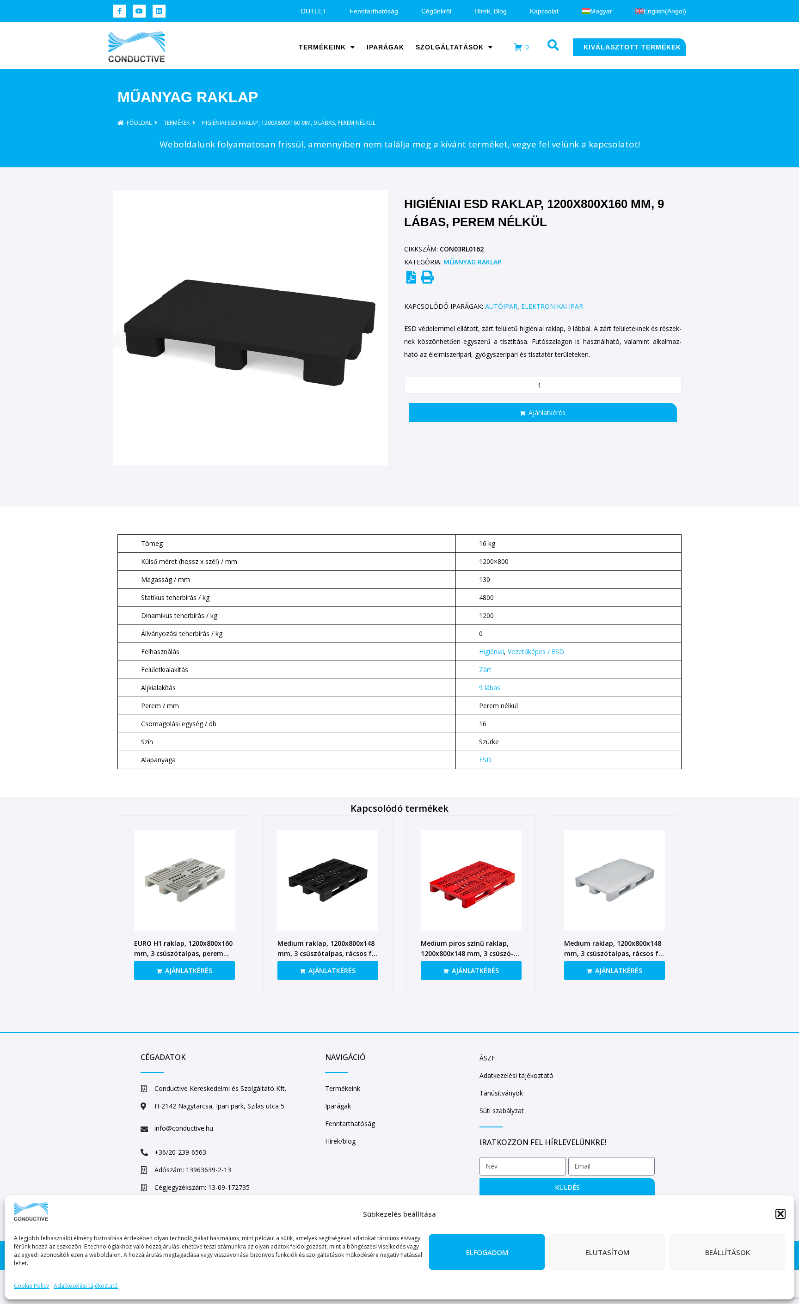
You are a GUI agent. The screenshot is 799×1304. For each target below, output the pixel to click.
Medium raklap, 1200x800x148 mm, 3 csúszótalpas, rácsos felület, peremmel (327, 953)
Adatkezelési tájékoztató (86, 1286)
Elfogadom (487, 1252)
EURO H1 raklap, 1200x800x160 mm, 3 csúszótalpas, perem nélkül (183, 953)
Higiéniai (491, 651)
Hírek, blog (490, 11)
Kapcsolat (544, 11)
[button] (780, 1213)
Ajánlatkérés (547, 412)
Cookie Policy (31, 1286)
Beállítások (727, 1252)
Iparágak (385, 47)
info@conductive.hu (183, 1128)
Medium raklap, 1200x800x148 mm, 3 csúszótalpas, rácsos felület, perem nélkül (614, 953)
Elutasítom (607, 1252)
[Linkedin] (159, 11)
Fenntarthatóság (374, 11)
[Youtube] (139, 11)
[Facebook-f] (119, 11)
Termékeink (322, 47)
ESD (485, 759)
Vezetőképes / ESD (536, 651)
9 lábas (489, 687)
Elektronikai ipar (552, 306)
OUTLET (313, 11)
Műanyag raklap (187, 97)
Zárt (485, 669)
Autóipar (501, 306)
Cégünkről (436, 11)
